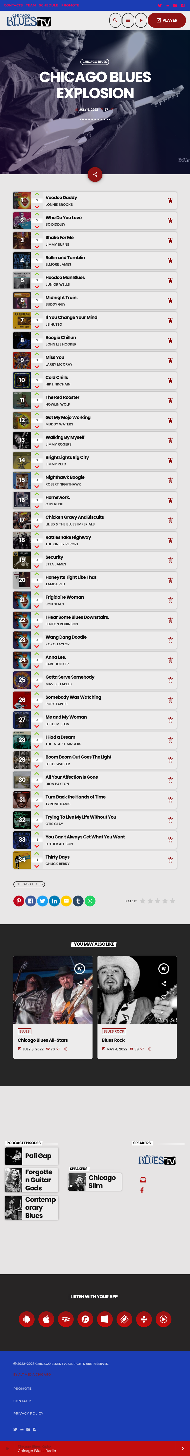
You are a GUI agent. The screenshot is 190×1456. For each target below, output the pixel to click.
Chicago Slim (102, 1181)
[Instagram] (175, 5)
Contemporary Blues (40, 1207)
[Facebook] (183, 5)
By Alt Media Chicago (32, 1374)
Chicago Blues (94, 62)
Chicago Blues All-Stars (43, 1040)
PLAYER (167, 20)
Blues (25, 1031)
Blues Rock (114, 1031)
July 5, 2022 (86, 110)
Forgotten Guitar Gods (38, 1180)
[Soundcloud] (167, 5)
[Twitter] (160, 5)
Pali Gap (38, 1156)
